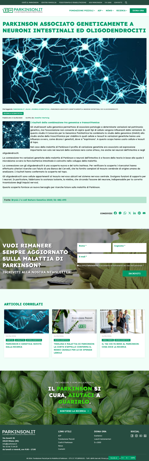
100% (133, 458)
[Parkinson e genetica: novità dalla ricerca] (26, 321)
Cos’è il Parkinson (30, 2)
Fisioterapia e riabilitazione (72, 2)
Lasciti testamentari (102, 439)
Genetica (10, 340)
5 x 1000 (108, 2)
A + (123, 458)
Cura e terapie (108, 340)
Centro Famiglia (48, 2)
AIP (99, 10)
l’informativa (92, 265)
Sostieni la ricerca (73, 411)
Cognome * (119, 246)
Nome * (82, 246)
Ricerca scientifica (13, 113)
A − (127, 458)
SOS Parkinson (95, 2)
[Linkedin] (145, 436)
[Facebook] (132, 436)
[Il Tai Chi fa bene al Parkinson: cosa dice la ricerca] (122, 321)
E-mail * (83, 256)
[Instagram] (136, 436)
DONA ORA (138, 10)
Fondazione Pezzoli (81, 10)
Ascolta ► (113, 458)
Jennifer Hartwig (41, 118)
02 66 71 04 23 (11, 446)
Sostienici (98, 436)
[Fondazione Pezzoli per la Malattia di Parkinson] (29, 10)
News (109, 10)
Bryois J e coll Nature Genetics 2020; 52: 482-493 (38, 200)
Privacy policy (106, 458)
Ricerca (120, 10)
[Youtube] (140, 436)
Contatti (118, 2)
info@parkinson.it (10, 444)
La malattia (20, 340)
